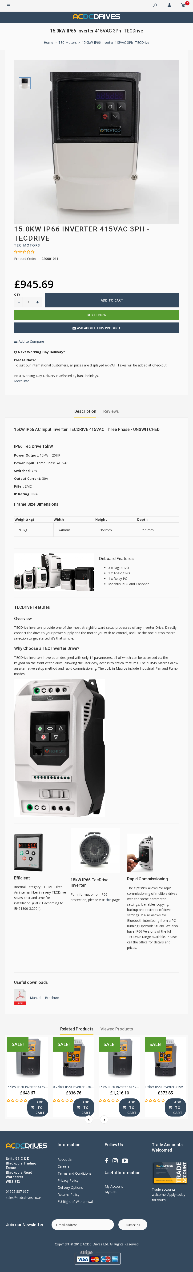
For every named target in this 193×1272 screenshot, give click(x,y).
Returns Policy (68, 1194)
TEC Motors (27, 245)
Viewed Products (117, 1028)
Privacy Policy (68, 1180)
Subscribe (132, 1225)
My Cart (111, 1191)
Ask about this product (99, 328)
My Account (114, 1186)
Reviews (111, 411)
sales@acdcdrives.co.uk (23, 1197)
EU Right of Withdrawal (75, 1201)
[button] (24, 252)
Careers (63, 1166)
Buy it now (96, 315)
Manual (36, 997)
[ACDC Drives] (96, 17)
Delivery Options (70, 1187)
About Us (65, 1159)
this (108, 900)
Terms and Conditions (74, 1173)
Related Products (76, 1028)
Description (85, 411)
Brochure (52, 997)
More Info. (22, 381)
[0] (183, 6)
